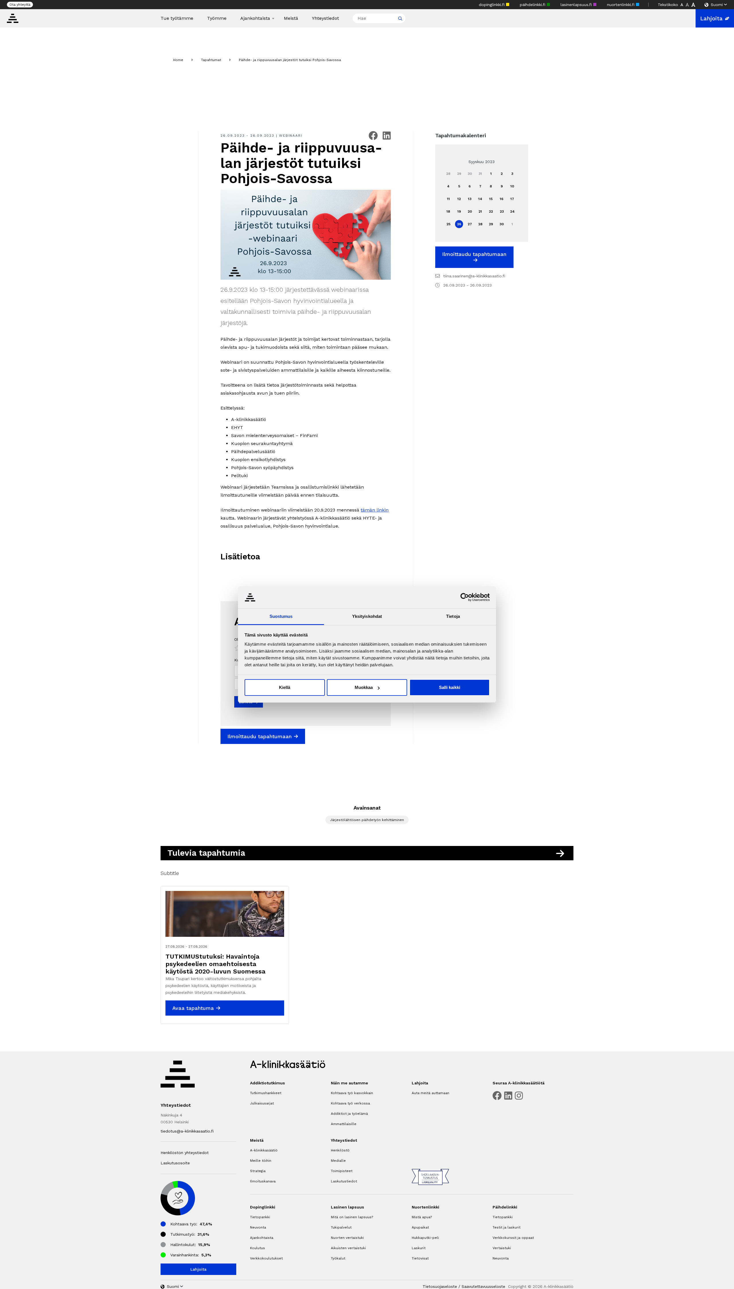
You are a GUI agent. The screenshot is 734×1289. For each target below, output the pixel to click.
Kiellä (284, 687)
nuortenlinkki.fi (621, 4)
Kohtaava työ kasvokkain (352, 1093)
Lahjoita (711, 18)
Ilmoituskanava (263, 1181)
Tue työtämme (177, 18)
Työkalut (338, 1258)
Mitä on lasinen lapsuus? (352, 1217)
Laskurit (418, 1248)
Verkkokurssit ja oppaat (513, 1238)
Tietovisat (420, 1258)
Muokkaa (364, 687)
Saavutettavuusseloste (483, 1286)
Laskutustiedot (344, 1181)
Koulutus (257, 1248)
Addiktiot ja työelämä (349, 1114)
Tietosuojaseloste (440, 1286)
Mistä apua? (422, 1217)
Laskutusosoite (175, 1163)
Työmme (217, 18)
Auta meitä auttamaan (430, 1093)
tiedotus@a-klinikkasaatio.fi (187, 1131)
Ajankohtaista (255, 18)
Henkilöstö (340, 1150)
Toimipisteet (341, 1171)
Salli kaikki (449, 687)
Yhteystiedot (325, 18)
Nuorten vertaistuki (347, 1238)
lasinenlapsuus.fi (577, 4)
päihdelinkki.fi (533, 4)
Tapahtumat (211, 60)
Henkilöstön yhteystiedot (185, 1152)
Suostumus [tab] (281, 616)
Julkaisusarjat (262, 1103)
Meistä (291, 18)
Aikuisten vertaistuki (348, 1248)
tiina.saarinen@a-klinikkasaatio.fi (474, 276)
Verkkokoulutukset (266, 1258)
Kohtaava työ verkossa (350, 1103)
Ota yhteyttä (19, 5)
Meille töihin (260, 1161)
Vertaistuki (502, 1248)
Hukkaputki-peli (425, 1238)
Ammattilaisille (343, 1124)
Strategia (258, 1171)
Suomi (717, 4)
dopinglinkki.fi (492, 4)
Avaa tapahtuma (193, 1008)
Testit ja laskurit (506, 1227)
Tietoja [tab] (453, 616)
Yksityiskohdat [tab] (367, 616)
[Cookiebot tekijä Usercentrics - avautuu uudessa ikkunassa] (465, 597)
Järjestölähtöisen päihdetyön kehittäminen (367, 820)
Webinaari (290, 136)
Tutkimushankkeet (265, 1093)
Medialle (338, 1161)
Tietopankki (260, 1217)
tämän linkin (375, 510)
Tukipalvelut (341, 1227)
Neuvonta (258, 1227)
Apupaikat (420, 1227)
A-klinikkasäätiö (264, 1150)
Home (178, 60)
